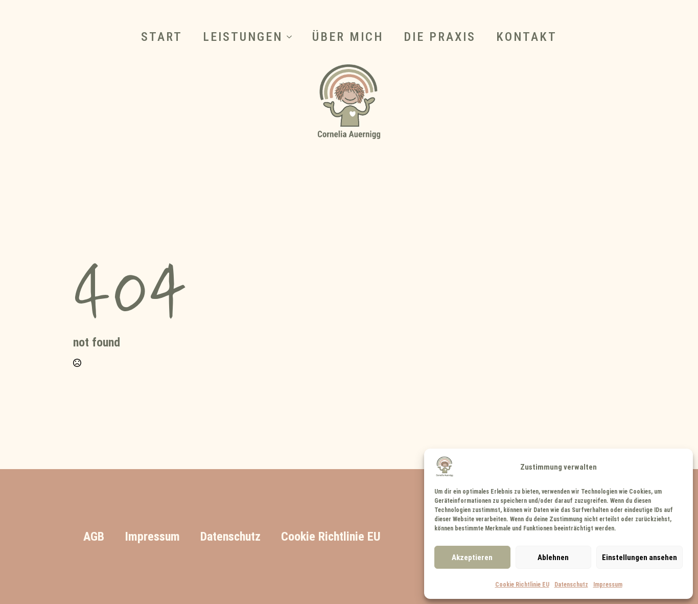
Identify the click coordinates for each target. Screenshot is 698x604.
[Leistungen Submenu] (292, 36)
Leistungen (243, 37)
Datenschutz (571, 584)
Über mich (347, 37)
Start (161, 37)
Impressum (607, 584)
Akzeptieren (472, 557)
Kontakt (526, 37)
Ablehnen (553, 557)
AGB (93, 536)
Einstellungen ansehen (639, 557)
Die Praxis (440, 37)
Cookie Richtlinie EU (522, 584)
